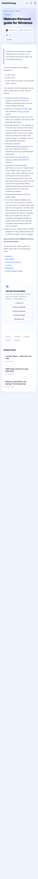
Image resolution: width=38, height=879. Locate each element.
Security (17, 340)
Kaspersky (9, 256)
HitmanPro (16, 125)
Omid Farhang (9, 3)
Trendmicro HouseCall (13, 262)
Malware (27, 336)
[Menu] (35, 3)
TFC (26, 117)
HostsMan (23, 165)
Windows (17, 336)
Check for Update (27, 234)
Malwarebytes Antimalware (20, 146)
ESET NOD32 (9, 259)
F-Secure (8, 265)
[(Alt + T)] (31, 3)
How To (8, 336)
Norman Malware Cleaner (14, 271)
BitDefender (9, 268)
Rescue (8, 340)
